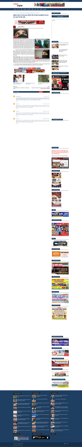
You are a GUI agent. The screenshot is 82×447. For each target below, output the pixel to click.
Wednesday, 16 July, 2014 (46, 111)
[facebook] (64, 443)
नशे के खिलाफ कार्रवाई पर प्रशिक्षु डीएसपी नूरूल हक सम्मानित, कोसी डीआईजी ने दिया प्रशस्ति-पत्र (63, 61)
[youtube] (65, 1)
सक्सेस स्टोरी (28, 9)
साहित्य (38, 9)
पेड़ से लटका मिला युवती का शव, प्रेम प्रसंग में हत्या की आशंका (43, 83)
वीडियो (21, 9)
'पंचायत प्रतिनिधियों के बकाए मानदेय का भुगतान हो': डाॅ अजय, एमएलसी (18, 83)
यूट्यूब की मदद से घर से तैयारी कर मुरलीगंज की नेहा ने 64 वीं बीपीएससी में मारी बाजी (61, 396)
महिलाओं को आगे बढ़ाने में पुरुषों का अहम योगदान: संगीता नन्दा (30, 83)
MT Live (18, 9)
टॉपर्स (35, 9)
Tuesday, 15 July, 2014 (46, 96)
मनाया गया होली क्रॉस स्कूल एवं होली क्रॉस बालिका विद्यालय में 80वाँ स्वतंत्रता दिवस (63, 50)
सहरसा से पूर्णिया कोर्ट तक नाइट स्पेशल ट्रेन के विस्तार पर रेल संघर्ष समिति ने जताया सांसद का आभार (24, 423)
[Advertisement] (60, 327)
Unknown (17, 111)
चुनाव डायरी (44, 9)
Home (15, 9)
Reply (17, 101)
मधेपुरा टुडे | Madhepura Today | (19, 436)
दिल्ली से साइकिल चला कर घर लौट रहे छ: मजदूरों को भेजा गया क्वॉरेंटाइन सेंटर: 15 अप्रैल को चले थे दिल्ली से (61, 407)
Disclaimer (21, 445)
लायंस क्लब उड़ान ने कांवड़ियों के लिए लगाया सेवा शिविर (24, 407)
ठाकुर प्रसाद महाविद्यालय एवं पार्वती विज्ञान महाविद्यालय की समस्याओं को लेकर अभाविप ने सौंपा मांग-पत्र (24, 404)
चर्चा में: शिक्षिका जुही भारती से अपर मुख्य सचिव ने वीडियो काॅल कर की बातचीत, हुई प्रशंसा (61, 430)
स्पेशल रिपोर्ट (24, 9)
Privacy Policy (17, 445)
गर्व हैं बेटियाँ (41, 9)
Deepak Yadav (18, 96)
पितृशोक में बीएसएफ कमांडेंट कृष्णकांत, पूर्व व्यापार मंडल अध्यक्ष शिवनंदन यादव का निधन (24, 400)
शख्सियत (33, 9)
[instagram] (68, 1)
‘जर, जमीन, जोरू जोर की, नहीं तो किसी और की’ (41, 399)
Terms (14, 445)
